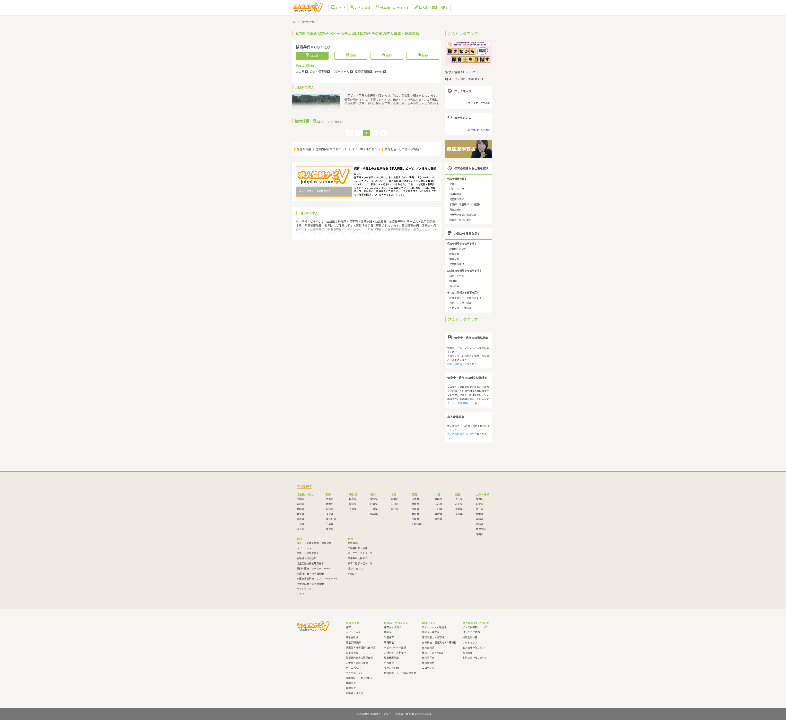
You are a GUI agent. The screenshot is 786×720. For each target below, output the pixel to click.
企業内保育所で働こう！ (331, 149)
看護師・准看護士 (356, 693)
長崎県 (479, 524)
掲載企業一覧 (470, 637)
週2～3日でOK (356, 568)
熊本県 (479, 514)
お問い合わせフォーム (475, 657)
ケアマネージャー (355, 673)
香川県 (459, 498)
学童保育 (454, 259)
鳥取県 (438, 514)
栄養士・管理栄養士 (460, 219)
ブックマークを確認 (479, 103)
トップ (338, 7)
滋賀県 (415, 514)
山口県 (438, 509)
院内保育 (454, 254)
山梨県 (353, 498)
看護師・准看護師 (306, 558)
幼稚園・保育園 (430, 632)
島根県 (438, 519)
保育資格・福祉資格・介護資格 (439, 642)
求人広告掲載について (459, 434)
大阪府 (415, 498)
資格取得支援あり (357, 558)
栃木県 (329, 503)
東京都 (329, 514)
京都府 (415, 509)
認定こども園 (456, 275)
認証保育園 (304, 149)
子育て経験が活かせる (360, 563)
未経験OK (353, 543)
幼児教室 (454, 286)
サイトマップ (470, 642)
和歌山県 (416, 524)
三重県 (374, 509)
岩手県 (300, 514)
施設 (387, 55)
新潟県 (353, 503)
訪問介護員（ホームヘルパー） (314, 568)
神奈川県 (331, 519)
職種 (351, 55)
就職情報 (462, 403)
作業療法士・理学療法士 (310, 583)
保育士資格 (428, 662)
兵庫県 (415, 503)
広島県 (438, 503)
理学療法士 (352, 688)
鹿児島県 (481, 529)
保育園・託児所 (457, 248)
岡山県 (438, 498)
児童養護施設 (456, 264)
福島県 (300, 529)
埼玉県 (329, 529)
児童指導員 (455, 209)
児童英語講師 (456, 199)
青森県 (300, 503)
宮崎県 (479, 519)
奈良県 (415, 519)
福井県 (394, 509)
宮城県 (300, 519)
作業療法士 (352, 683)
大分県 (479, 509)
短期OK (352, 573)
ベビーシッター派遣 (460, 303)
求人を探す (360, 7)
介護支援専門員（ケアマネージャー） (317, 578)
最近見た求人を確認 (479, 129)
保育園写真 (428, 657)
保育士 (453, 184)
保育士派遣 (428, 647)
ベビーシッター (457, 189)
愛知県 (374, 498)
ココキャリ (428, 667)
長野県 (353, 509)
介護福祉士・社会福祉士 (310, 573)
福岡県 (479, 498)
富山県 (394, 498)
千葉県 (329, 524)
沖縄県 (479, 534)
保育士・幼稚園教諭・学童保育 (314, 543)
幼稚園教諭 (455, 194)
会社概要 (467, 652)
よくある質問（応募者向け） (467, 79)
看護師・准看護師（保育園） (465, 204)
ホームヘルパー (354, 667)
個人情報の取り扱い (474, 647)
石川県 (394, 503)
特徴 (423, 55)
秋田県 (300, 509)
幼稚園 (453, 281)
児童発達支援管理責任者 (462, 214)
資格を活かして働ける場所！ (403, 149)
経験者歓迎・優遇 (357, 548)
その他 (300, 593)
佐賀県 (479, 503)
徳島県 (459, 509)
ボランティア (304, 588)
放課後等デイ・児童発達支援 (465, 297)
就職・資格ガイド (457, 364)
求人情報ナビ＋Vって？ (463, 72)
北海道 (300, 498)
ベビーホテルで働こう (365, 149)
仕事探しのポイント (392, 7)
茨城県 (329, 498)
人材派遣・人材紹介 (460, 308)
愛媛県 (459, 514)
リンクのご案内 (471, 632)
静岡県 (374, 514)
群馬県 (329, 509)
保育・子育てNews (432, 652)
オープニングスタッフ (360, 553)
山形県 (300, 524)
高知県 (459, 503)
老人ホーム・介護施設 (434, 627)
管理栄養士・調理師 (433, 637)
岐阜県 (374, 503)
